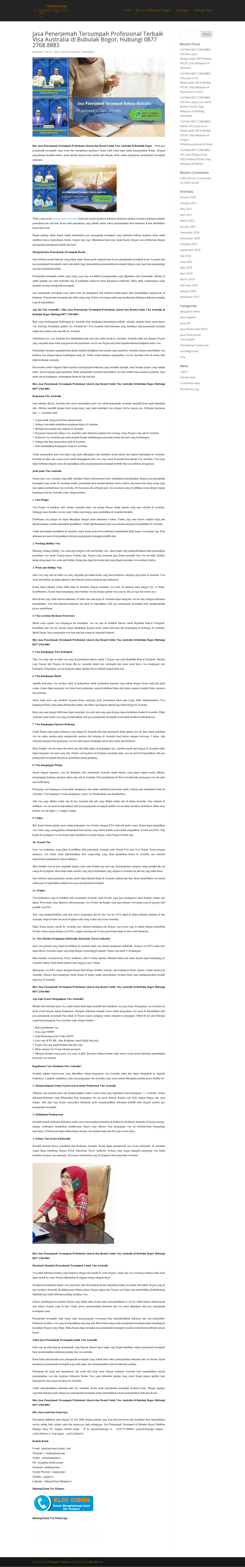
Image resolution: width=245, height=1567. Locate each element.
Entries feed (187, 377)
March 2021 (187, 220)
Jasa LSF (185, 323)
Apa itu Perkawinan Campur (153, 11)
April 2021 (186, 215)
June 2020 (186, 262)
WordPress (96, 1562)
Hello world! (191, 183)
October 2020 (188, 244)
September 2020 (190, 250)
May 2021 (186, 209)
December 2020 (190, 232)
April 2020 (186, 273)
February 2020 (189, 285)
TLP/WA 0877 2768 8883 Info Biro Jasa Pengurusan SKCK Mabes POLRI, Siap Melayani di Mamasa (196, 59)
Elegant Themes (59, 1562)
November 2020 (190, 238)
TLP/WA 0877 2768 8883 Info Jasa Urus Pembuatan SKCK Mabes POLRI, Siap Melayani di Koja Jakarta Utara (195, 83)
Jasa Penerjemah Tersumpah (77, 51)
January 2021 (188, 226)
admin (39, 51)
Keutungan (182, 11)
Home (127, 11)
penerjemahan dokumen (65, 218)
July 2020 (185, 256)
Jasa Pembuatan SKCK (194, 329)
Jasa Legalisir (188, 317)
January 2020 (188, 291)
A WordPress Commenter (196, 178)
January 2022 (188, 197)
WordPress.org (189, 389)
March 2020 (187, 279)
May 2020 (186, 267)
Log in (184, 371)
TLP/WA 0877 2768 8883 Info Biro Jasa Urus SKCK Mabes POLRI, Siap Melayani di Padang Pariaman (195, 107)
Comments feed (190, 383)
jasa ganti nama (190, 311)
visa (39, 412)
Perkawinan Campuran (194, 345)
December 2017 (190, 297)
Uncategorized (189, 351)
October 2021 (188, 203)
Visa (182, 357)
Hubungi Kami (203, 11)
